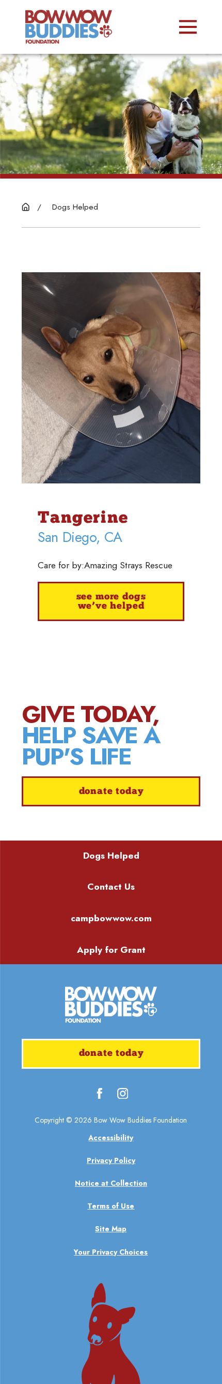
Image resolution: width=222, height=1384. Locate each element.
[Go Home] (25, 207)
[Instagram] (123, 1093)
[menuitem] (111, 1137)
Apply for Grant (111, 949)
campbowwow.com (111, 918)
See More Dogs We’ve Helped (111, 601)
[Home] (68, 27)
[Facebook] (99, 1093)
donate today (111, 792)
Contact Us (111, 886)
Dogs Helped (111, 855)
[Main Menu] (188, 27)
